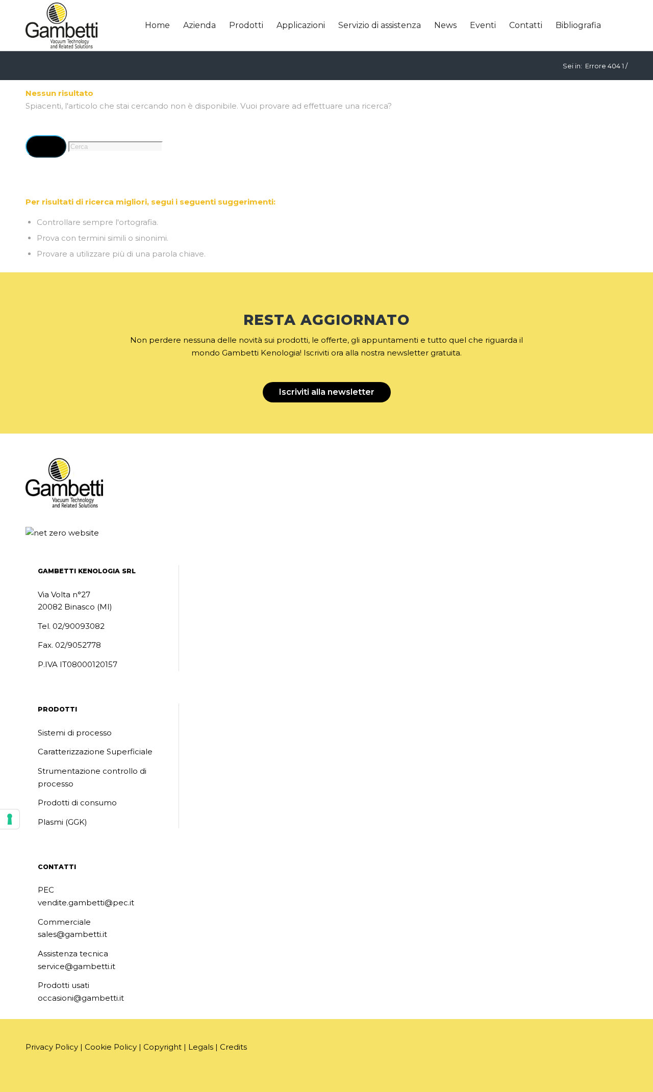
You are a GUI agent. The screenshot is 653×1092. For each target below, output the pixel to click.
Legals (200, 1047)
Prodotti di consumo (77, 802)
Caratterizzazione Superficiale (95, 751)
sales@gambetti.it (72, 934)
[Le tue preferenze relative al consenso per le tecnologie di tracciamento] (9, 819)
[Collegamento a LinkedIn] (33, 1078)
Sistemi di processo (75, 733)
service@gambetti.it (76, 966)
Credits (233, 1047)
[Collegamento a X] (63, 1078)
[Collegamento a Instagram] (79, 1078)
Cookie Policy (111, 1047)
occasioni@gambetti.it (81, 998)
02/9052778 (78, 645)
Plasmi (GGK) (62, 822)
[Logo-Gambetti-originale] (61, 25)
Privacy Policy (52, 1047)
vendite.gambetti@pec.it (86, 902)
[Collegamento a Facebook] (48, 1078)
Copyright (162, 1047)
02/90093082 (79, 626)
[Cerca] (617, 25)
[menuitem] (157, 25)
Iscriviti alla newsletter (326, 392)
